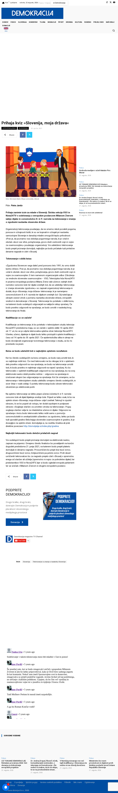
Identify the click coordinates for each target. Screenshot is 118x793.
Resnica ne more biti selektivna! (90, 213)
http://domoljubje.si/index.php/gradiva (41, 426)
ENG (6, 31)
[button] (114, 30)
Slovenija (23, 128)
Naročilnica (10, 785)
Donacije (21, 785)
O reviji (9, 782)
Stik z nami (77, 782)
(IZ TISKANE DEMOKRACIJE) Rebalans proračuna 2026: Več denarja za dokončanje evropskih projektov (95, 186)
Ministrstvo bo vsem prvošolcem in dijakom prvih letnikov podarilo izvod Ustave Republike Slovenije (102, 764)
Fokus (81, 167)
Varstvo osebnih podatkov (51, 782)
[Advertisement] (59, 62)
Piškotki (67, 782)
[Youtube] (114, 2)
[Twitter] (110, 2)
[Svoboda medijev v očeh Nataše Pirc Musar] (95, 155)
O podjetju (18, 782)
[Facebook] (107, 2)
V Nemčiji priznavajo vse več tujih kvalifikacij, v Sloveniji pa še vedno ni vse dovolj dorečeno (73, 763)
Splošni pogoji (31, 782)
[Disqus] (41, 606)
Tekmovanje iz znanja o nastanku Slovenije (49, 562)
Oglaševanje (90, 782)
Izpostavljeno (9, 128)
